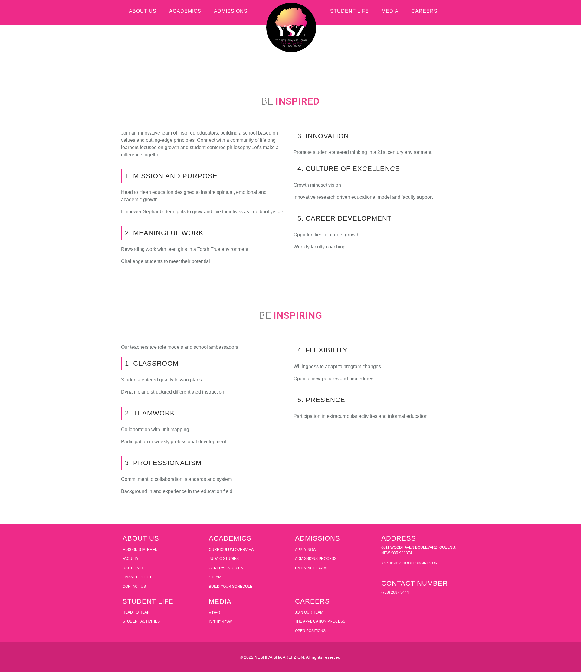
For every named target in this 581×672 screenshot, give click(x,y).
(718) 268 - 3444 (395, 592)
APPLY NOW (305, 549)
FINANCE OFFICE (138, 577)
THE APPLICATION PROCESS (320, 621)
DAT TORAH (133, 568)
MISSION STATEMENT (141, 549)
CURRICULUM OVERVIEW (231, 549)
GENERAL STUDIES (226, 568)
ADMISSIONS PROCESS (315, 559)
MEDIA (390, 11)
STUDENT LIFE (349, 11)
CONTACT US (134, 586)
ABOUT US (142, 11)
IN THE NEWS (220, 622)
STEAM (215, 577)
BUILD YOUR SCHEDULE (230, 586)
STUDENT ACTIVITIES (141, 621)
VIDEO (214, 612)
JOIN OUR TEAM (309, 612)
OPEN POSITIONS (310, 631)
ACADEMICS (185, 11)
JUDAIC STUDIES (224, 559)
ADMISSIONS (231, 11)
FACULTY (131, 559)
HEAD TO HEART (137, 612)
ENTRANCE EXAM (311, 568)
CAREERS (424, 11)
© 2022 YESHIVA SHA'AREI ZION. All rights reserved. (291, 657)
